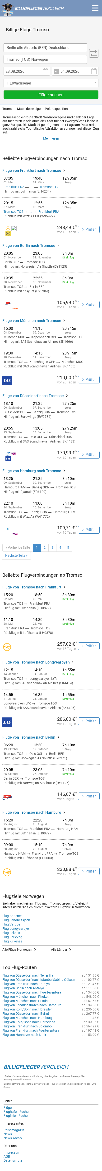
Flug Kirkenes (12, 941)
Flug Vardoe (11, 924)
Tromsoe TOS (49, 187)
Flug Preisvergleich (40, 1083)
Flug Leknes (11, 933)
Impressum (12, 1152)
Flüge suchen (51, 94)
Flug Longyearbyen (16, 928)
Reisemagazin (14, 1130)
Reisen (79, 1083)
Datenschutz (13, 1160)
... (32, 187)
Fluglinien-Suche (16, 1116)
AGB (7, 1156)
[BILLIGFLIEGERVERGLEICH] (32, 14)
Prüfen (91, 229)
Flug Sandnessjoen (16, 920)
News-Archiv (13, 1138)
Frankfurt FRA (14, 187)
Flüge (8, 1108)
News (8, 1134)
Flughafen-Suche (16, 1112)
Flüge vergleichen (60, 1083)
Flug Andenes (12, 916)
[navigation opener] (95, 8)
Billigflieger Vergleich (14, 1083)
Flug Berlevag (12, 937)
